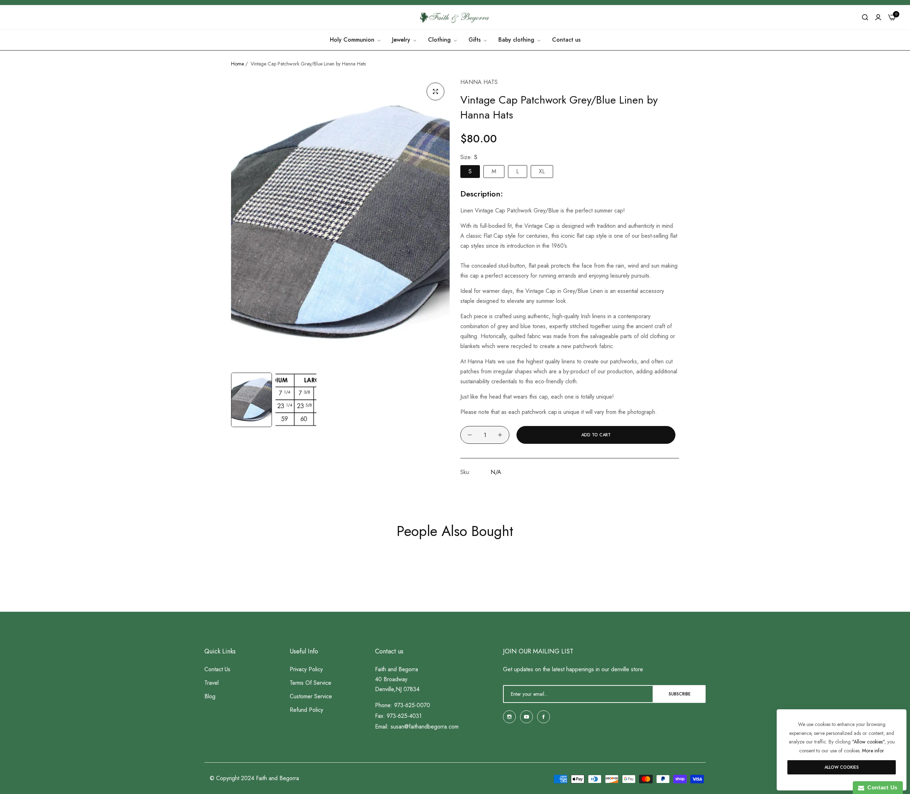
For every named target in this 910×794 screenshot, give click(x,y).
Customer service (311, 697)
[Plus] (500, 435)
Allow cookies (841, 767)
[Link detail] (509, 716)
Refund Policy (306, 710)
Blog (209, 697)
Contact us (217, 670)
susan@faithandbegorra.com (425, 727)
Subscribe (680, 694)
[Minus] (470, 435)
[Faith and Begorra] (455, 17)
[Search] (865, 17)
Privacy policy (306, 670)
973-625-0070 (412, 705)
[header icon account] (878, 17)
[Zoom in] (435, 91)
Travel (211, 683)
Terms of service (310, 683)
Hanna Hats (479, 82)
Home (237, 63)
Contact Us (881, 787)
